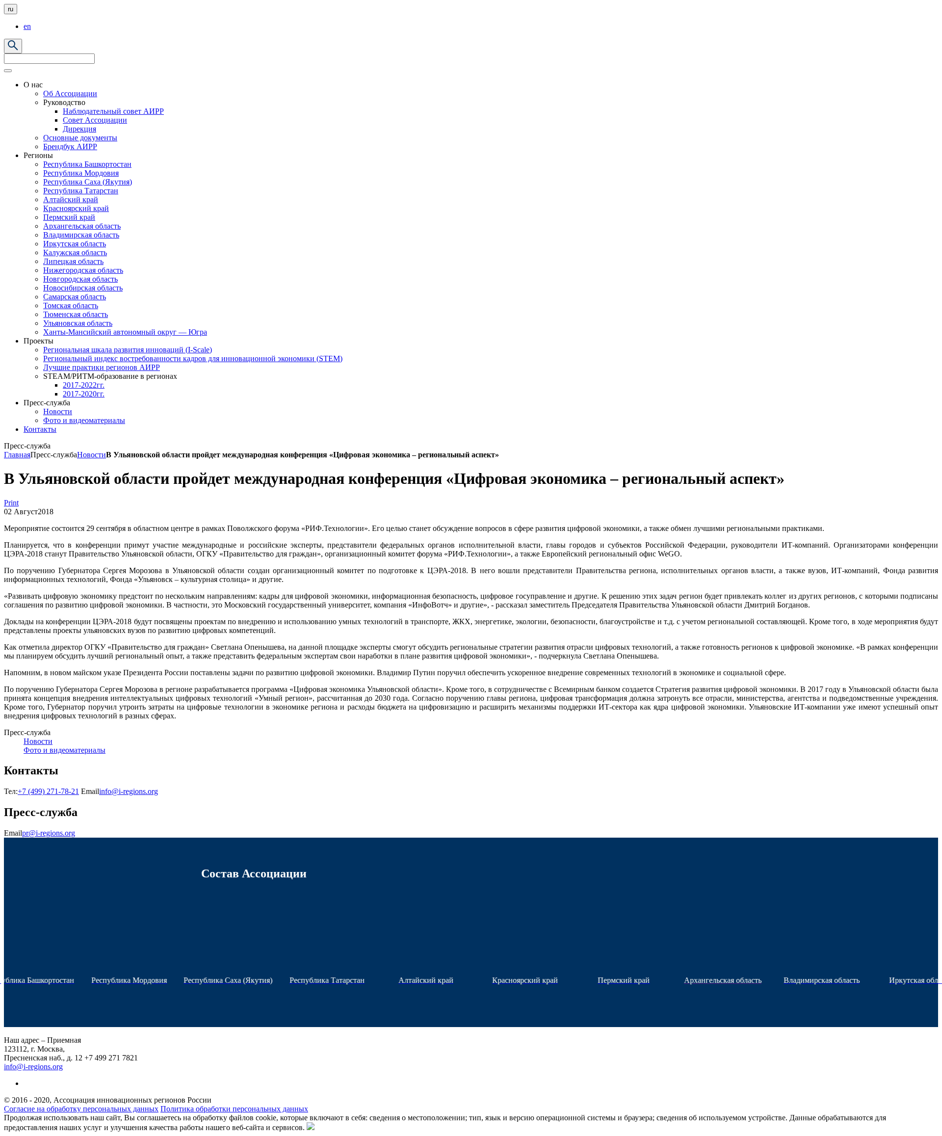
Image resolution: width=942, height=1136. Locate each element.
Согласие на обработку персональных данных (81, 1109)
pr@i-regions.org (48, 833)
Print (11, 503)
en (27, 26)
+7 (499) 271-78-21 (48, 791)
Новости (91, 454)
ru (10, 9)
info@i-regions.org (128, 791)
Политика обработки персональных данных (234, 1109)
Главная (17, 454)
